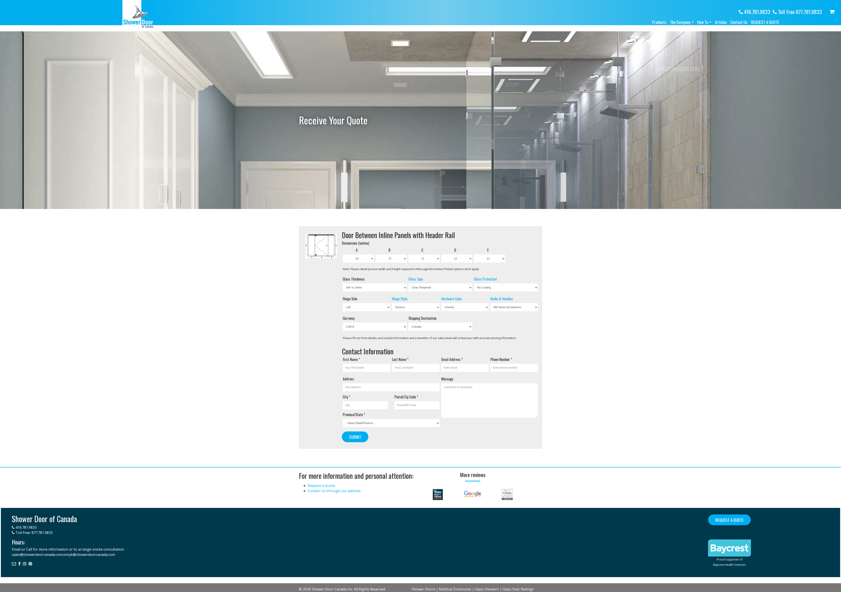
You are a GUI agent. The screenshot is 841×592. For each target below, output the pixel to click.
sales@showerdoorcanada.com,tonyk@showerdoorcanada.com (63, 554)
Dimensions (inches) (355, 243)
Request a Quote (765, 22)
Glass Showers (487, 589)
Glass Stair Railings (518, 589)
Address (348, 379)
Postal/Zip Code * (406, 396)
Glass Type (415, 279)
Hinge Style (399, 298)
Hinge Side (350, 298)
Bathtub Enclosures (455, 589)
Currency (349, 318)
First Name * (351, 359)
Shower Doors (423, 589)
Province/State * (354, 414)
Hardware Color (451, 298)
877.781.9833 (42, 532)
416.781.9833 (756, 12)
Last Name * (400, 359)
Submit (355, 437)
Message (447, 379)
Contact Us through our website (334, 490)
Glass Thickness (354, 279)
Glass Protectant (485, 279)
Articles (721, 22)
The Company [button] (680, 22)
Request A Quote (729, 520)
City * (346, 396)
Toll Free (799, 12)
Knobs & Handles (501, 298)
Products (659, 22)
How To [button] (702, 22)
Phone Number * (501, 359)
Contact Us (738, 22)
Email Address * (452, 359)
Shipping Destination (422, 318)
